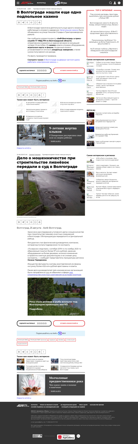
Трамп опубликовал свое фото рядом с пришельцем (108, 142)
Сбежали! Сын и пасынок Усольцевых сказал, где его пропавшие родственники (108, 85)
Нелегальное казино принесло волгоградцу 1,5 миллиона (36, 110)
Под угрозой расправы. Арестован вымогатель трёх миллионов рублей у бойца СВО (104, 16)
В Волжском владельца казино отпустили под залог (70, 103)
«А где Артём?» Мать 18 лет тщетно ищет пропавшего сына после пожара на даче (107, 78)
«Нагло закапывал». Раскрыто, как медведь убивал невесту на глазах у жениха (108, 167)
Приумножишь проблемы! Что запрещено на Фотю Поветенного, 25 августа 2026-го (104, 42)
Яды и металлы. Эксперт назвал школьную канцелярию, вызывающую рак (106, 174)
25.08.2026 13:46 (22, 154)
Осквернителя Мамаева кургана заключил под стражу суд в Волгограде (71, 367)
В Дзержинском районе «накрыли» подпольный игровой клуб (37, 118)
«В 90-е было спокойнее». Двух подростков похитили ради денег (107, 159)
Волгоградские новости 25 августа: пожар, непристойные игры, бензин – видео (104, 25)
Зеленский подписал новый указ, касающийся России (106, 128)
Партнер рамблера (49, 436)
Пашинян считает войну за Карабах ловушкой (107, 113)
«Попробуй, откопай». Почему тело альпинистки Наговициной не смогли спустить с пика (108, 71)
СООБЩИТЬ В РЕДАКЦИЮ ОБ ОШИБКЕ (73, 407)
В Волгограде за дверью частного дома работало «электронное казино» (54, 61)
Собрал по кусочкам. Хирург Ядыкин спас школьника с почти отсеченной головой (108, 64)
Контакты (34, 405)
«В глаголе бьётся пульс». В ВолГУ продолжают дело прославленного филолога (104, 33)
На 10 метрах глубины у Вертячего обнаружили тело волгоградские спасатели (104, 50)
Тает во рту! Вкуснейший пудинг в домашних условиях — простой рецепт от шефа (107, 99)
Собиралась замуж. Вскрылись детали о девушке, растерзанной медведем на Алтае (107, 181)
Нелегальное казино (69, 30)
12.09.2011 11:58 (21, 9)
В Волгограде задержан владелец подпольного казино (71, 110)
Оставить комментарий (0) (69, 70)
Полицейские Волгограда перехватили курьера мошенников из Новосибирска (36, 367)
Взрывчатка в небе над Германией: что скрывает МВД (106, 135)
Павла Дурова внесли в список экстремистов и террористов (105, 120)
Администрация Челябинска (26, 217)
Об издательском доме (69, 405)
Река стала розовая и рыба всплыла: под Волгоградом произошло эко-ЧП (53, 303)
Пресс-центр (83, 405)
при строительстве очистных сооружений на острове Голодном (54, 273)
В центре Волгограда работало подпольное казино (36, 103)
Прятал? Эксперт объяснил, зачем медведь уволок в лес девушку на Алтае (107, 195)
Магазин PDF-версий (97, 405)
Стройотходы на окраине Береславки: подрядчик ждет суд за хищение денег (37, 361)
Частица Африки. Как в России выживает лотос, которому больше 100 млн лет (108, 92)
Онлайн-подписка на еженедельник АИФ (45, 407)
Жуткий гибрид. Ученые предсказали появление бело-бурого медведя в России (108, 188)
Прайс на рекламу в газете (49, 405)
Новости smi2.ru (24, 148)
